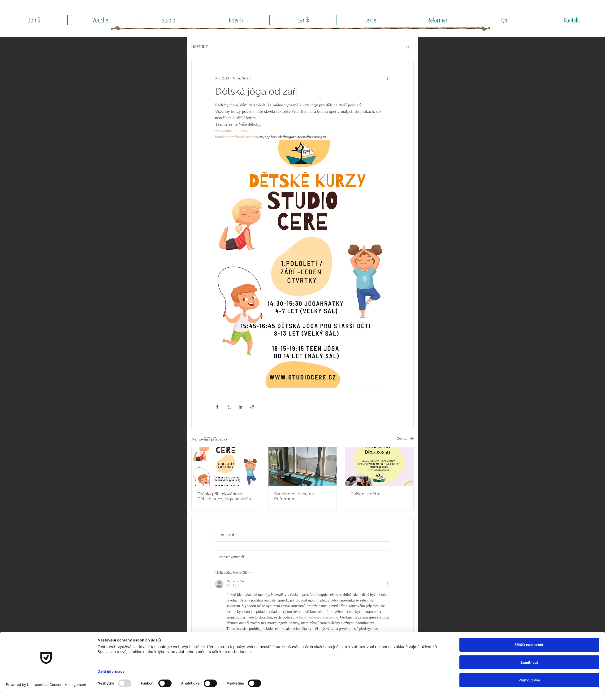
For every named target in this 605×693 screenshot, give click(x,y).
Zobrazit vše (405, 438)
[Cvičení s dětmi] (379, 466)
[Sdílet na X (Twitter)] (229, 407)
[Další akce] (387, 78)
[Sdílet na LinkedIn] (240, 407)
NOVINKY (199, 46)
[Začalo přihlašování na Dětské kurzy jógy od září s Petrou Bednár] (226, 466)
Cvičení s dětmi (366, 493)
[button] (407, 47)
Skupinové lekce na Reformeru (294, 496)
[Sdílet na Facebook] (217, 407)
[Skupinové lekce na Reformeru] (302, 466)
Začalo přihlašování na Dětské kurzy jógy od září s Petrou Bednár (224, 496)
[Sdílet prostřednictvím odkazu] (252, 407)
